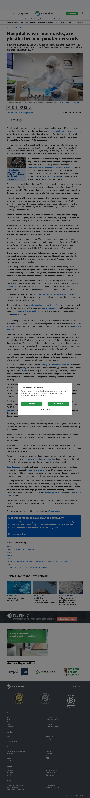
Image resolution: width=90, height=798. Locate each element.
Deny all (32, 403)
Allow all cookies (58, 403)
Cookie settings (45, 409)
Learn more (25, 398)
